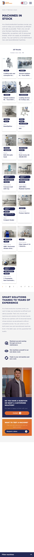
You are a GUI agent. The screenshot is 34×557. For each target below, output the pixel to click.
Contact (15, 413)
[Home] (7, 3)
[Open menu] (30, 3)
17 (24, 286)
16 (21, 286)
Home (3, 9)
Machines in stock (12, 9)
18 (28, 286)
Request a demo (12, 431)
